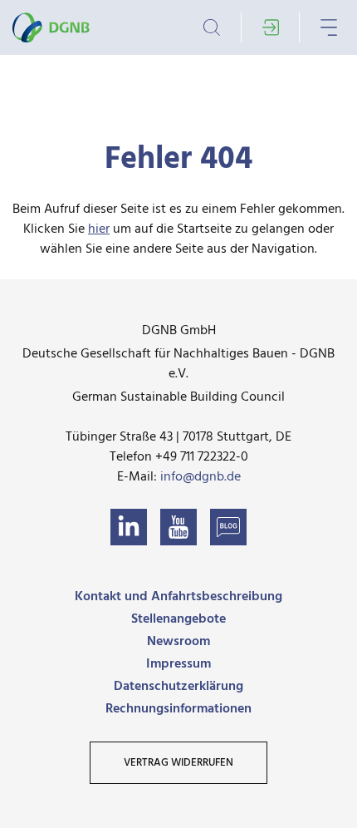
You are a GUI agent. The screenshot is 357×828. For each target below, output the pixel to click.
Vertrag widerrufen (178, 762)
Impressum (178, 664)
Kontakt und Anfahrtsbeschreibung (178, 597)
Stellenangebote (178, 619)
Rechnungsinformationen (178, 709)
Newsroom (178, 642)
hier (99, 229)
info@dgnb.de (200, 477)
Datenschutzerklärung (178, 686)
